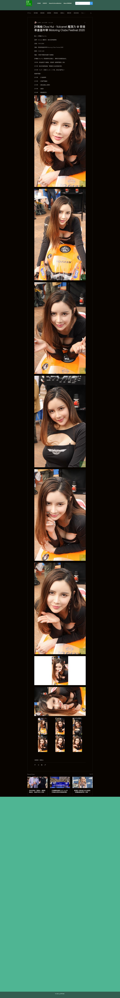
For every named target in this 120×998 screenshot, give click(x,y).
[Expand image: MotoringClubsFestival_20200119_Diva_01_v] (42, 726)
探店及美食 (76, 13)
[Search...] (91, 3)
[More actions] (85, 22)
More (82, 13)
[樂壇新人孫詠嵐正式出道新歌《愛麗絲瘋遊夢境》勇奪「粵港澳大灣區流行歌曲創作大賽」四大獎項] (82, 782)
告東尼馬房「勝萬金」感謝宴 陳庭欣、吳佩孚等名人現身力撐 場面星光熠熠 (37, 791)
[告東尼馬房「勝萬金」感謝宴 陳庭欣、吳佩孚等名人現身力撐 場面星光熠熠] (37, 782)
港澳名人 (62, 13)
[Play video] (60, 670)
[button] (91, 13)
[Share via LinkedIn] (41, 764)
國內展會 (42, 13)
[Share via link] (45, 764)
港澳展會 (49, 13)
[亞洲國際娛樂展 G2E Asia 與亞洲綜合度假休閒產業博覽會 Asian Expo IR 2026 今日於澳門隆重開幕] (60, 782)
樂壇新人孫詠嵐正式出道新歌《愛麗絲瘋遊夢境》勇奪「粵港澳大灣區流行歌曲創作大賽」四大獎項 (82, 791)
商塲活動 (56, 13)
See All (91, 774)
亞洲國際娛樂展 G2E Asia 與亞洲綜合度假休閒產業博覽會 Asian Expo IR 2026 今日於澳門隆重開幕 (60, 791)
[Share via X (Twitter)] (38, 764)
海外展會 (36, 13)
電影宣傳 (69, 13)
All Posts (29, 13)
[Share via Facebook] (35, 764)
